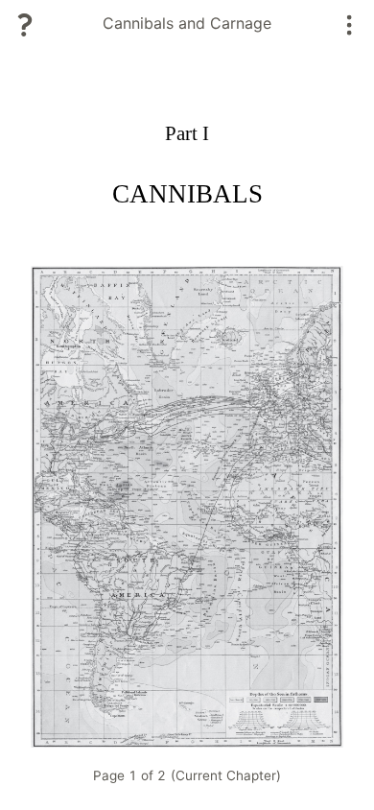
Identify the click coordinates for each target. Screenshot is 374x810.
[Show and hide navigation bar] (349, 25)
